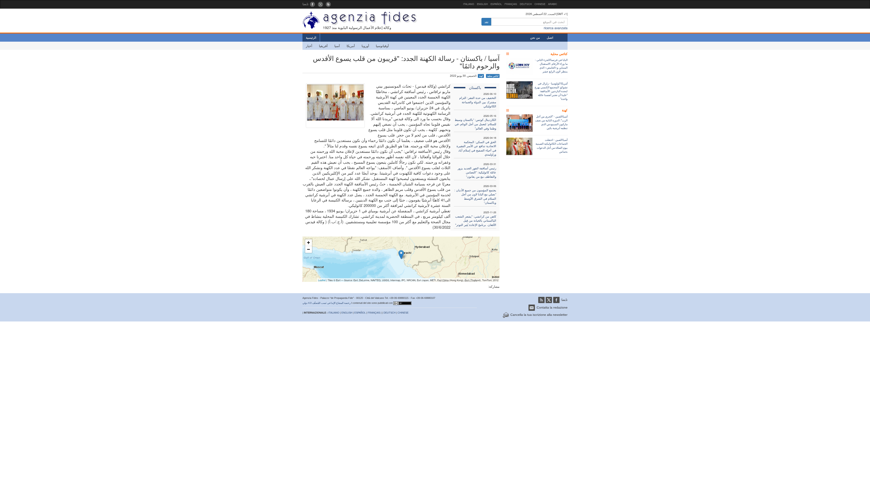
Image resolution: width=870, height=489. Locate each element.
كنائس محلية (492, 75)
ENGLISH (482, 4)
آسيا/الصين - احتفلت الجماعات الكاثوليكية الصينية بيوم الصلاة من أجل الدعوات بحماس (552, 145)
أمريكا (351, 45)
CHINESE (539, 4)
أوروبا (365, 45)
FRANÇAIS (511, 4)
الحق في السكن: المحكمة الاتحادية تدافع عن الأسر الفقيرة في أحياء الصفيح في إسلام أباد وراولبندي (476, 148)
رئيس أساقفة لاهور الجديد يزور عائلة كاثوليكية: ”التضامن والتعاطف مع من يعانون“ (477, 172)
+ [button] (308, 242)
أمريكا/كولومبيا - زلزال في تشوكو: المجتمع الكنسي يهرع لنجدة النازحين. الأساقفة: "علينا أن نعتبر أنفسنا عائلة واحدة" (551, 91)
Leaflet (322, 280)
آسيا (337, 45)
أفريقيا (323, 45)
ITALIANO (468, 4)
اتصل (550, 37)
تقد (486, 21)
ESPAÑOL (496, 4)
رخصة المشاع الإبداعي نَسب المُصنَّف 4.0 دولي (326, 303)
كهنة (481, 75)
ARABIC (552, 4)
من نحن (535, 37)
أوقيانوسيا (382, 45)
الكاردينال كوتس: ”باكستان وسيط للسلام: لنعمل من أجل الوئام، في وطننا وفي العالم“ (475, 123)
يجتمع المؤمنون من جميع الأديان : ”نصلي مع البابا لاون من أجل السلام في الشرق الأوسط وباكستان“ (475, 196)
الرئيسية (311, 37)
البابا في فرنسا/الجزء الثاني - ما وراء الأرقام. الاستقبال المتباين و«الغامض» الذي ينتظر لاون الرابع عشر (551, 65)
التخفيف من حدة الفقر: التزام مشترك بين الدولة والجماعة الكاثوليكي (477, 102)
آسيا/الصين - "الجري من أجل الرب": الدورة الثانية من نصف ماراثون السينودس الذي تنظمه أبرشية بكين (551, 122)
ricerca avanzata (556, 28)
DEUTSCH (526, 4)
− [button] (308, 249)
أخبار (309, 45)
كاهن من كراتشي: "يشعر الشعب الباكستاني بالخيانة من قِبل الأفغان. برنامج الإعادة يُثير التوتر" (475, 220)
